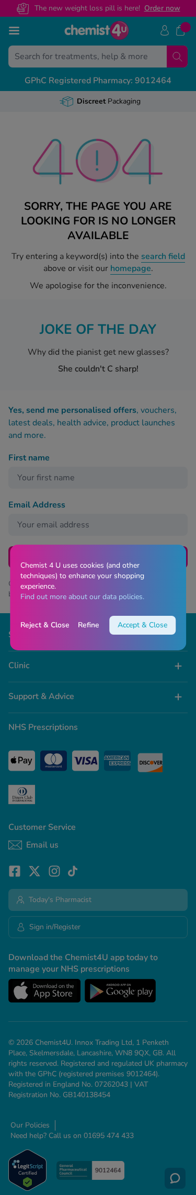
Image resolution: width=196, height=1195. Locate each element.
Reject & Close (45, 625)
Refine (88, 625)
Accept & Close (142, 625)
